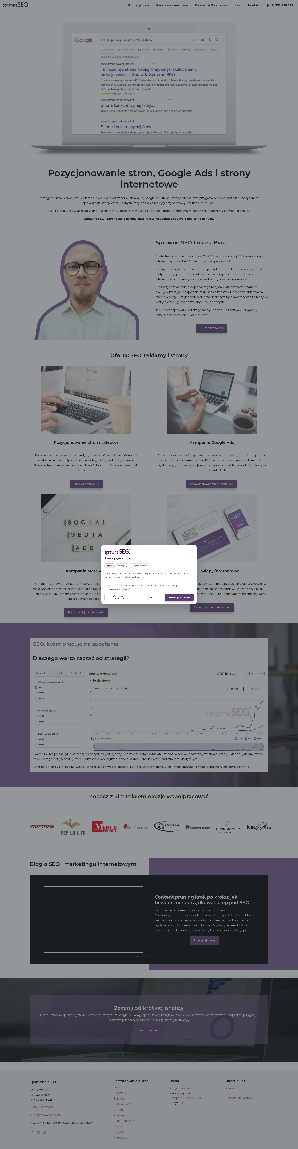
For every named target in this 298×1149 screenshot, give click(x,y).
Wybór (149, 597)
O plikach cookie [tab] (140, 566)
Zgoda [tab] (109, 566)
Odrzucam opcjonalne (118, 597)
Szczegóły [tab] (122, 566)
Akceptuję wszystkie (179, 597)
